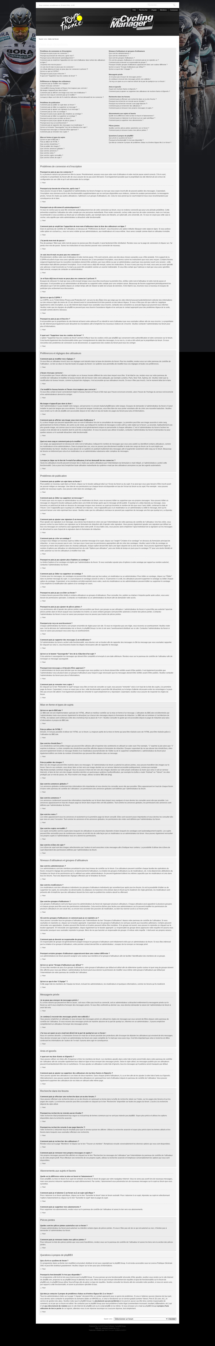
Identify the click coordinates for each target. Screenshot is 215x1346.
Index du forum (53, 39)
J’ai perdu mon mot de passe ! (51, 64)
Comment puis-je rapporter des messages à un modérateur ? (62, 125)
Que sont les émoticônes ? (49, 144)
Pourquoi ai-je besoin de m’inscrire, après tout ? (57, 56)
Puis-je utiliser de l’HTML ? (49, 142)
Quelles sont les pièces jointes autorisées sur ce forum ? (129, 128)
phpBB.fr (123, 1330)
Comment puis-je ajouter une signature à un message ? (59, 109)
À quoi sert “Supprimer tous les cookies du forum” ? (58, 76)
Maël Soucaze (109, 1330)
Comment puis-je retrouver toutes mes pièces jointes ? (128, 130)
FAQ (134, 10)
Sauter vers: (108, 1319)
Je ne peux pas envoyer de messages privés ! (125, 77)
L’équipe (154, 10)
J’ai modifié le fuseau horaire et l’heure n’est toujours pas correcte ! (63, 88)
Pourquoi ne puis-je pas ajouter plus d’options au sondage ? (61, 114)
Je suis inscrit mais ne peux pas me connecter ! (57, 67)
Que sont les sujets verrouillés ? (51, 155)
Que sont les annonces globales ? (52, 148)
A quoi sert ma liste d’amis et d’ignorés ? (123, 89)
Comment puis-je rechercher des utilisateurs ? (125, 106)
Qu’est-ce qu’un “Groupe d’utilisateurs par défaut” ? (127, 67)
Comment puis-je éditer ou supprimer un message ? (58, 107)
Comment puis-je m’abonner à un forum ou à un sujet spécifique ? (132, 118)
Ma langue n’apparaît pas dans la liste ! (54, 90)
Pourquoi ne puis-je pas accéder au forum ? (55, 118)
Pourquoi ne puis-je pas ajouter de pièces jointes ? (58, 120)
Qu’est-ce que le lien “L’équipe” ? (120, 69)
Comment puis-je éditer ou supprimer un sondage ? (58, 116)
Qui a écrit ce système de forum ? (121, 138)
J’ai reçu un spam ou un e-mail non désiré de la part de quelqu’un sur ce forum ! (137, 81)
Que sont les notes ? (47, 153)
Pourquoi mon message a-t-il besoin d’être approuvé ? (59, 129)
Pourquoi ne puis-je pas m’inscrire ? (53, 74)
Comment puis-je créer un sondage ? (53, 111)
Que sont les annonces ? (49, 151)
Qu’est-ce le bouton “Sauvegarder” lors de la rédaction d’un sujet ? (63, 127)
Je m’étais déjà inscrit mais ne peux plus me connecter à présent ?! (64, 69)
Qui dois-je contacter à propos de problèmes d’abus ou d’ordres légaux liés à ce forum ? (140, 142)
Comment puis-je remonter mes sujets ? (54, 132)
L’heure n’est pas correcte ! (50, 86)
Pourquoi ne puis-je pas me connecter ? (54, 53)
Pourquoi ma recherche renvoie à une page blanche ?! (128, 103)
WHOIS (95, 1299)
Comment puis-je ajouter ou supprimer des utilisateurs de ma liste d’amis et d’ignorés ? (139, 91)
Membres (163, 10)
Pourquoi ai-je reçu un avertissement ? (54, 123)
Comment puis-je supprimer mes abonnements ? (126, 120)
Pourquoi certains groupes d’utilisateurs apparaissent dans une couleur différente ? (138, 64)
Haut (43, 182)
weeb (117, 1328)
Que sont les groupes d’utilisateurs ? (122, 58)
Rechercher (143, 10)
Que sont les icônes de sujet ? (51, 157)
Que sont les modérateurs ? (119, 56)
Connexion (174, 10)
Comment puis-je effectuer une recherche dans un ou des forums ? (132, 99)
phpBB (100, 1326)
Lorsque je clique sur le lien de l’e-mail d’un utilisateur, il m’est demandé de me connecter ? (72, 97)
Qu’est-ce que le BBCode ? (50, 139)
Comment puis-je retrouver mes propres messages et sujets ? (131, 108)
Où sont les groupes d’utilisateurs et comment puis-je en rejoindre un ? (134, 60)
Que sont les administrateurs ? (120, 53)
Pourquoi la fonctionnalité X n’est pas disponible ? (126, 140)
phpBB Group (120, 1263)
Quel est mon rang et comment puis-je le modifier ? (58, 95)
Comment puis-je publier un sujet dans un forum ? (57, 105)
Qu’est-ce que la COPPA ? (49, 71)
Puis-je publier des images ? (50, 146)
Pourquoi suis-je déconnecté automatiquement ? (57, 58)
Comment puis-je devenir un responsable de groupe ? (128, 62)
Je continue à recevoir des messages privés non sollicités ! (130, 79)
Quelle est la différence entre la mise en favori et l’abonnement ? (131, 116)
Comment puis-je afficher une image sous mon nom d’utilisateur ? (63, 92)
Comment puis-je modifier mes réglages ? (55, 83)
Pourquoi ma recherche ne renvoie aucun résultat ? (127, 101)
